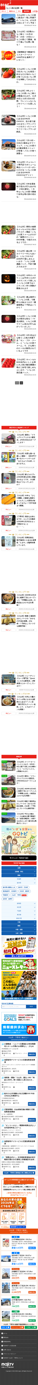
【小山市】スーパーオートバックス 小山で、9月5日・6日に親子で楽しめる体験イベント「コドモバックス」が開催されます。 (26, 766)
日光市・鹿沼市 (24, 891)
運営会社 (5, 1337)
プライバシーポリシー (9, 1354)
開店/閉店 (26, 11)
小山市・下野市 (19, 895)
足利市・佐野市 (7, 899)
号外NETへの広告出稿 (9, 1345)
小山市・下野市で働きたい (18, 1037)
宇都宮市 (5, 895)
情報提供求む (7, 1341)
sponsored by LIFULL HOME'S (19, 1232)
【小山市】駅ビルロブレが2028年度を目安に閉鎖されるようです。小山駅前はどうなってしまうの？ (26, 479)
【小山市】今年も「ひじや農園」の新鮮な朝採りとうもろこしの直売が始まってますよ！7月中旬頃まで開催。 (26, 500)
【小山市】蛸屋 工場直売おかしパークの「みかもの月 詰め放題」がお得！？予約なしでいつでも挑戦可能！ (26, 621)
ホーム (5, 1333)
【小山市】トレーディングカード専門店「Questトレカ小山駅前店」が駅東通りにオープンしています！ (26, 681)
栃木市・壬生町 (23, 887)
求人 (19, 11)
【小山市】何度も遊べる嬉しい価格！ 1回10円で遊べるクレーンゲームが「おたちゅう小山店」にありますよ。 (26, 458)
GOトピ (4, 11)
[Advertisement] (18, 212)
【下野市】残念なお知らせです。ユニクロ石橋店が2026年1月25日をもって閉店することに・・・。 (26, 521)
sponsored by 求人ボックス (19, 1039)
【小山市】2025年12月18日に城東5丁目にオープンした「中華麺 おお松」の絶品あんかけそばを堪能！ (26, 600)
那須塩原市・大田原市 (10, 891)
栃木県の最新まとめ (9, 887)
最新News (12, 11)
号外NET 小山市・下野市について (13, 1358)
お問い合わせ (7, 1350)
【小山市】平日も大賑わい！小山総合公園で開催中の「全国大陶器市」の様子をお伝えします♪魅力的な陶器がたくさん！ (26, 818)
